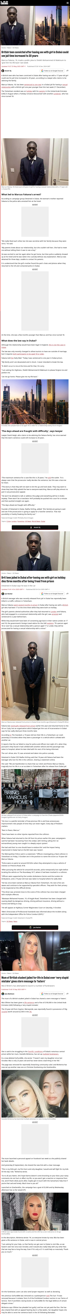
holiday (29, 91)
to (10, 735)
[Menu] (67, 3)
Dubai (43, 521)
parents (42, 91)
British (65, 605)
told (49, 478)
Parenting (20, 521)
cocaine (4, 1012)
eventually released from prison (23, 726)
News (9, 48)
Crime (9, 521)
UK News (16, 48)
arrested (55, 614)
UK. (30, 1012)
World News (36, 521)
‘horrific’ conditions (35, 1051)
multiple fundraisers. (51, 1054)
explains (50, 623)
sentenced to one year (32, 84)
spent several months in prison (25, 605)
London (14, 521)
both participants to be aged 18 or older (28, 354)
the (12, 358)
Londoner (57, 94)
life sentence (29, 1002)
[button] (67, 71)
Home (3, 48)
